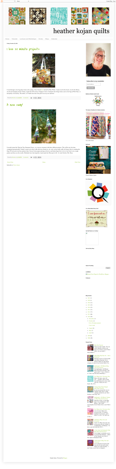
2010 (89, 316)
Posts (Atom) (16, 165)
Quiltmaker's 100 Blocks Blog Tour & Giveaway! (101, 366)
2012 (89, 312)
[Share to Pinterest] (40, 98)
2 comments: (26, 97)
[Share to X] (37, 98)
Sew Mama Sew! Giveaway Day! (102, 409)
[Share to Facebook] (39, 98)
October (91, 321)
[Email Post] (31, 97)
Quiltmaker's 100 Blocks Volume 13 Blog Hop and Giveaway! (102, 398)
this (42, 90)
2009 (89, 335)
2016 (89, 302)
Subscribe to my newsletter (95, 81)
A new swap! (15, 104)
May (90, 330)
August (91, 328)
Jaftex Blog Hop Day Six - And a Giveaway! (102, 356)
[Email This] (34, 98)
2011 (89, 314)
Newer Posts (10, 162)
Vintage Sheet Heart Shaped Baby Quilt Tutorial (101, 387)
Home (7, 39)
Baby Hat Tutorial (98, 345)
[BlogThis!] (36, 98)
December (91, 318)
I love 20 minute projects (23, 49)
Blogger (65, 458)
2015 (89, 305)
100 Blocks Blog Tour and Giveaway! (100, 420)
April (90, 333)
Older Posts (77, 162)
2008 (89, 338)
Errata (41, 39)
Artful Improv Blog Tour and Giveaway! (101, 441)
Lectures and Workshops (28, 39)
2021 (89, 298)
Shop (47, 39)
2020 (89, 300)
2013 (89, 309)
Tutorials (14, 39)
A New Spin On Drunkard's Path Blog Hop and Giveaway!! (102, 430)
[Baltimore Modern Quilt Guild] (98, 106)
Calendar (54, 39)
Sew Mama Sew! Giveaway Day (102, 376)
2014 (89, 307)
